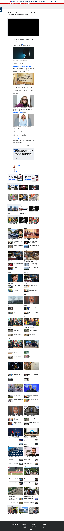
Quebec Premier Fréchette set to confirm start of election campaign (14, 283)
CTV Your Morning (31, 1)
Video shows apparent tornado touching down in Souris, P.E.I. (15, 305)
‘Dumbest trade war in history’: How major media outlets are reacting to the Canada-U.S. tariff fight (23, 213)
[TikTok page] (13, 522)
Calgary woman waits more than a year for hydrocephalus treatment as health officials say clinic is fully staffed (18, 264)
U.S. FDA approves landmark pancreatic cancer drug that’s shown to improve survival (15, 456)
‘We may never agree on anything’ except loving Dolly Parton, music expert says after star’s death (34, 242)
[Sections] (8, 1)
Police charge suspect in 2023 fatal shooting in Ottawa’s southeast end (33, 267)
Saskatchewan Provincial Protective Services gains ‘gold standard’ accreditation (18, 334)
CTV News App (27, 519)
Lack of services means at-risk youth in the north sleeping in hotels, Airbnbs (24, 158)
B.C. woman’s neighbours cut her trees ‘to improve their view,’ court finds (23, 514)
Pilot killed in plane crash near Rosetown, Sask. (17, 352)
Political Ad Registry (24, 527)
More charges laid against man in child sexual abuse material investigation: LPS (15, 371)
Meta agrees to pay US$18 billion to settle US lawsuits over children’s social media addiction (30, 437)
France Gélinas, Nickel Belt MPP (17, 111)
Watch (23, 1)
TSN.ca (33, 527)
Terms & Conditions (24, 526)
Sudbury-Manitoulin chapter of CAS (18, 86)
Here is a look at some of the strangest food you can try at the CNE (33, 224)
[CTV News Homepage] (12, 1)
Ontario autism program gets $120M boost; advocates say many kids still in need (24, 156)
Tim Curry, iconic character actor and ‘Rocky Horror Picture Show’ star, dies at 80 (31, 456)
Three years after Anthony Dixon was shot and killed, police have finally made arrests (15, 239)
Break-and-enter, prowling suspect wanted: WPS (14, 393)
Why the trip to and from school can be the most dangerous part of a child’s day (34, 399)
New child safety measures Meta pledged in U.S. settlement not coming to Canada (30, 496)
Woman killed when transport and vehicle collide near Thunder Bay (33, 351)
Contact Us (31, 519)
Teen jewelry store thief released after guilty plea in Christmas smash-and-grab (33, 374)
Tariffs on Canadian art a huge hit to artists (23, 200)
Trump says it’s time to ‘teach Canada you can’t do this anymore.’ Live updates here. (18, 242)
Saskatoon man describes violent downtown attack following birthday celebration (18, 423)
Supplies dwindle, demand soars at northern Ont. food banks (34, 200)
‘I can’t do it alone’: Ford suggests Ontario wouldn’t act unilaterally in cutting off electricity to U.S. (31, 327)
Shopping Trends (37, 1)
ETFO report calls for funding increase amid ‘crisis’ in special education (23, 152)
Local (17, 1)
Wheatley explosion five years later (18, 395)
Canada (20, 1)
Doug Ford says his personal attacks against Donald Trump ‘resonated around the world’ (18, 419)
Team (37, 519)
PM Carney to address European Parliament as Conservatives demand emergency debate (15, 437)
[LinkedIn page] (16, 522)
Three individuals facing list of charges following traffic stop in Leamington (18, 399)
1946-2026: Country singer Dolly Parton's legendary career (33, 212)
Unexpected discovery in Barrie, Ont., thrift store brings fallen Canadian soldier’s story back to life (31, 371)
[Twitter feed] (12, 522)
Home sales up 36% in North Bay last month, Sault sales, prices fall (13, 191)
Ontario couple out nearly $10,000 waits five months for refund (12, 513)
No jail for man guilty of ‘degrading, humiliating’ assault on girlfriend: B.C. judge (31, 239)
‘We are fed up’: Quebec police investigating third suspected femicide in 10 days (18, 286)
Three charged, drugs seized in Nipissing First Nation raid (33, 191)
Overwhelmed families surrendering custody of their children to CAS (24, 150)
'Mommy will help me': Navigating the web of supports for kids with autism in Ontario (23, 154)
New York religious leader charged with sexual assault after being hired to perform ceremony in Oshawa (18, 246)
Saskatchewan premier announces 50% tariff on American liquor (14, 327)
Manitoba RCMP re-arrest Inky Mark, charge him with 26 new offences (31, 305)
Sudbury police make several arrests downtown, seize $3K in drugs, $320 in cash (12, 201)
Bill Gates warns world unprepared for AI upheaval (30, 393)
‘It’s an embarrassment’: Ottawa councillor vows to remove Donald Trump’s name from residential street (33, 264)
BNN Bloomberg (34, 526)
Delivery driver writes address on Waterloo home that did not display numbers (34, 514)
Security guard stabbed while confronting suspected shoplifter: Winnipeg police (33, 308)
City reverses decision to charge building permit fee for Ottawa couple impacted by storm (31, 261)
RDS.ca (43, 527)
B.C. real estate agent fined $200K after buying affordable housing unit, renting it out (13, 213)
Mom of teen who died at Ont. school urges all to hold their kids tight (24, 153)
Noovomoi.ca (44, 526)
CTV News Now (43, 1)
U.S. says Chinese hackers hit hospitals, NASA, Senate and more (31, 415)
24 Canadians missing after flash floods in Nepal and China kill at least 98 (15, 496)
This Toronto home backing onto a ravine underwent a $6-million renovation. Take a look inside (12, 224)
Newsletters (35, 519)
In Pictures (26, 1)
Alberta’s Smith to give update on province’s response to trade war (15, 261)
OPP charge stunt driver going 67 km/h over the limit (23, 191)
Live (46, 1)
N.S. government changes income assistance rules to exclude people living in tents (18, 308)
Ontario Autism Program (25, 44)
